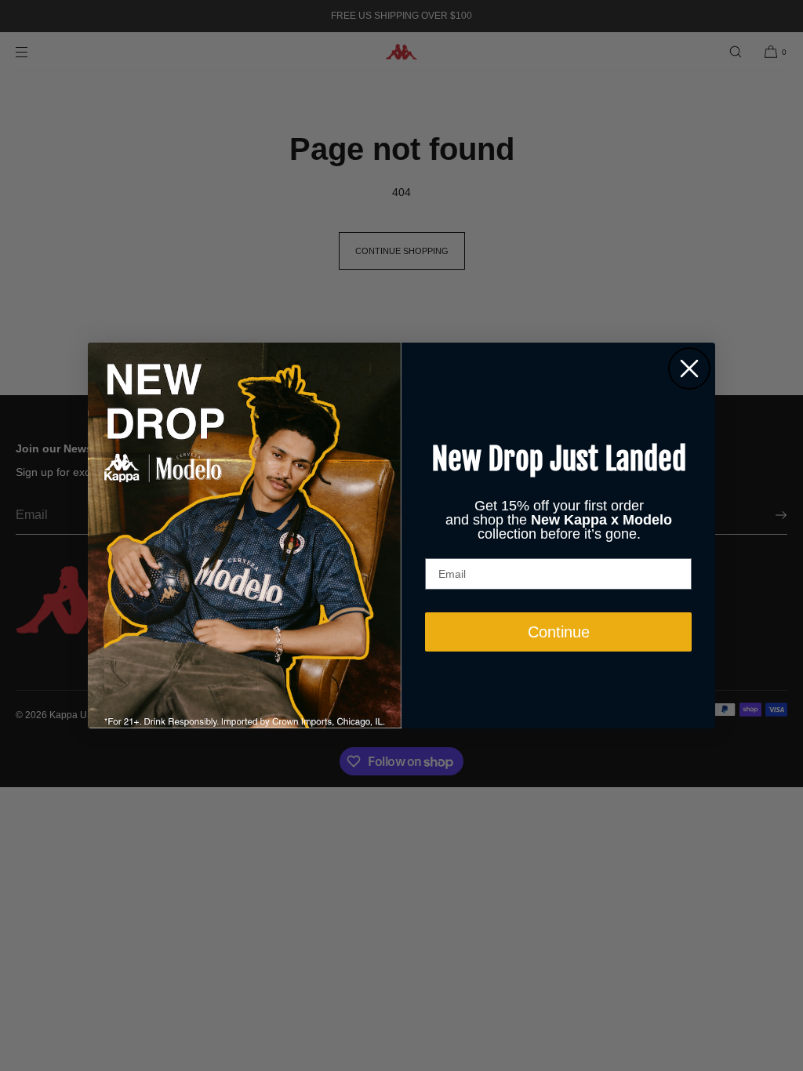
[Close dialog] (689, 368)
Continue (559, 632)
